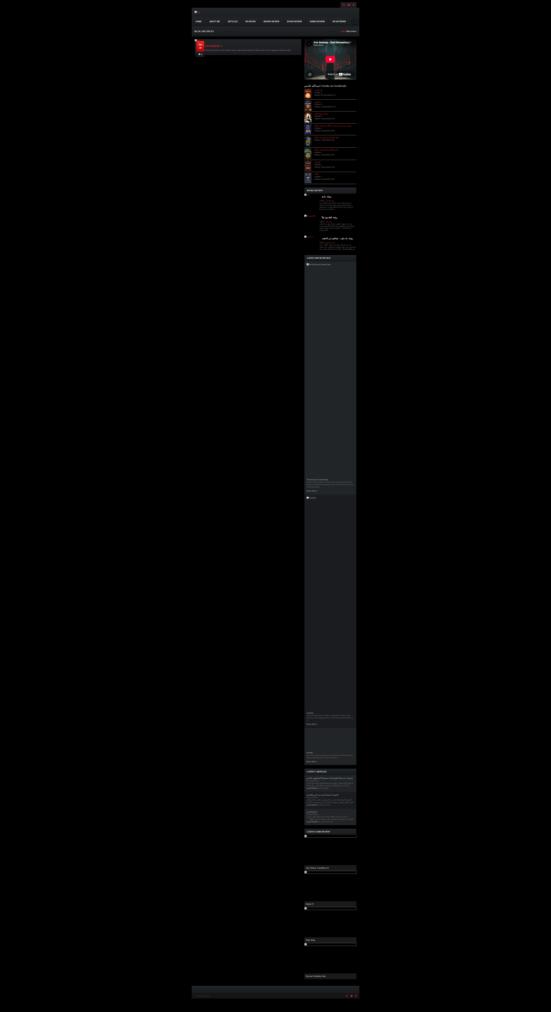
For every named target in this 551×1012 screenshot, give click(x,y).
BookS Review (294, 21)
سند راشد (328, 222)
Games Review (317, 21)
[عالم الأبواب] (309, 94)
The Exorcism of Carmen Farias (317, 480)
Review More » (312, 491)
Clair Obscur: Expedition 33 (317, 868)
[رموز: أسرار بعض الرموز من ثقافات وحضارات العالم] (309, 129)
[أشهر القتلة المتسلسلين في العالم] (309, 141)
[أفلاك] (309, 178)
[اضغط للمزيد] (312, 788)
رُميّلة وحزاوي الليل (321, 113)
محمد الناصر (329, 201)
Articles (233, 21)
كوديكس (317, 162)
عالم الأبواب (318, 90)
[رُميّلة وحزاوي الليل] (309, 117)
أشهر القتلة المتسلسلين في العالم (326, 137)
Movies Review (271, 21)
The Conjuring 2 (210, 46)
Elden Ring (310, 940)
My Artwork (339, 21)
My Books (251, 21)
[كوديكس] (309, 166)
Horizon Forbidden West (316, 976)
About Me (214, 21)
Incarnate (310, 753)
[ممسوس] (309, 105)
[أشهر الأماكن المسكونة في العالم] (309, 153)
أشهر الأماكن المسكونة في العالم (326, 149)
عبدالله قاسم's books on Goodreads (325, 85)
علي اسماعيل (330, 243)
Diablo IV (310, 904)
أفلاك (316, 174)
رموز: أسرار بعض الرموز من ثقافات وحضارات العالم (332, 125)
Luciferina (310, 713)
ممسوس (317, 101)
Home (199, 21)
